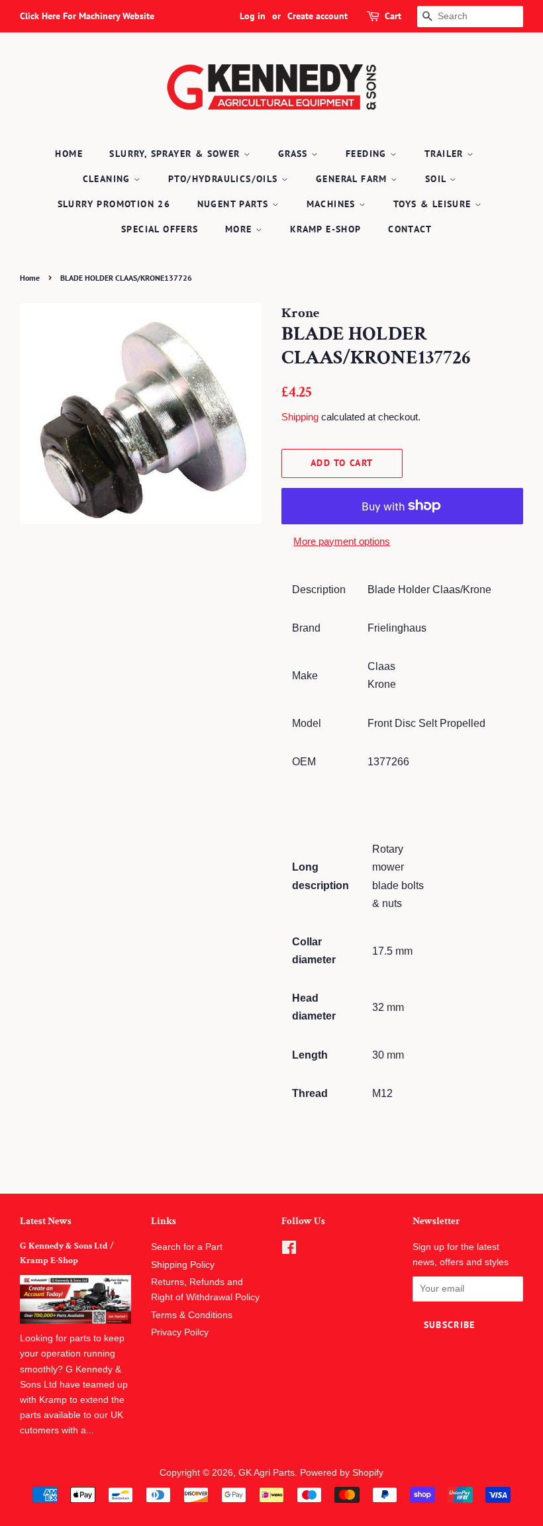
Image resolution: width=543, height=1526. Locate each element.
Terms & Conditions (191, 1315)
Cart (393, 16)
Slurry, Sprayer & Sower (176, 154)
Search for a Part (186, 1247)
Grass (294, 154)
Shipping (300, 416)
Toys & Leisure (434, 204)
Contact (410, 229)
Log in (253, 16)
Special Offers (160, 229)
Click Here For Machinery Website (87, 16)
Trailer (445, 154)
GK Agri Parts (266, 1473)
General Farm (353, 179)
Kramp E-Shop (326, 229)
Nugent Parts (234, 204)
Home (69, 154)
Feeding (368, 154)
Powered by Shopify (341, 1473)
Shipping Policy (183, 1265)
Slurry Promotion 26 (114, 204)
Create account (317, 16)
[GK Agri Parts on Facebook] (289, 1250)
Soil (437, 179)
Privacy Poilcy (180, 1332)
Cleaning (108, 179)
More (240, 229)
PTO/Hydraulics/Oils (224, 179)
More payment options (341, 541)
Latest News (46, 1221)
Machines (333, 204)
